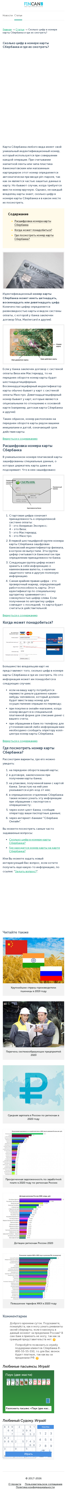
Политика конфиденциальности (35, 1487)
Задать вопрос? (26, 871)
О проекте (14, 1484)
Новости (8, 15)
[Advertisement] (33, 74)
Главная (7, 29)
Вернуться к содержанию (20, 438)
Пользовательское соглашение (43, 1484)
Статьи (18, 15)
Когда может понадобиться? (33, 230)
